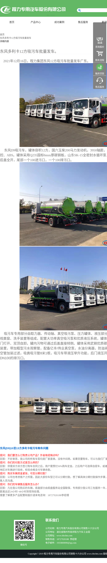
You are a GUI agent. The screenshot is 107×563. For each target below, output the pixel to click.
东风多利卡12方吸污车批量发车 (15, 38)
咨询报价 (99, 47)
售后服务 (83, 22)
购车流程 (99, 60)
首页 (11, 22)
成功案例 (59, 22)
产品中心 (36, 22)
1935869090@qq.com (66, 543)
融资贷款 (99, 73)
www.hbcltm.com (64, 535)
